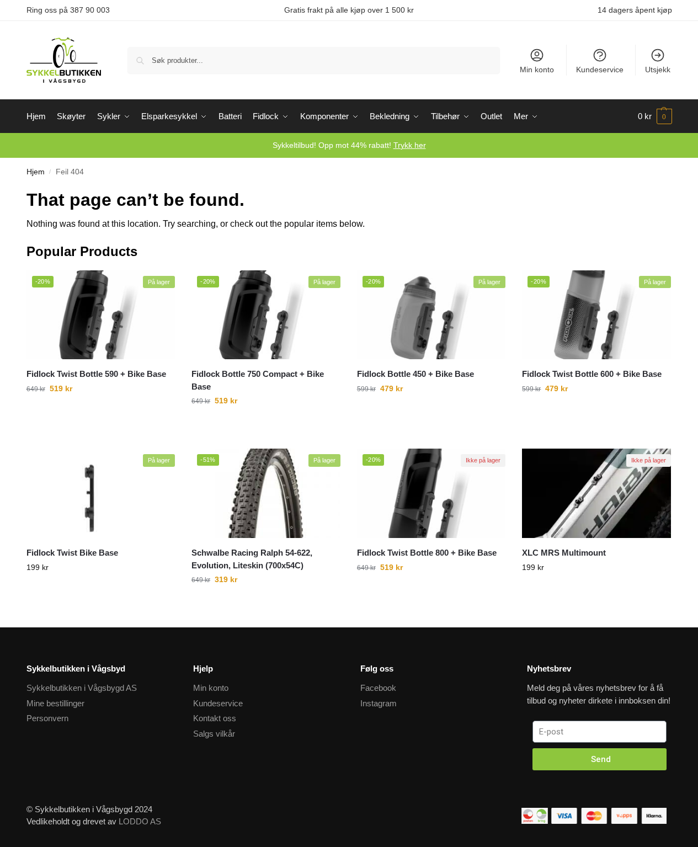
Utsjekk (657, 69)
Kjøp (100, 604)
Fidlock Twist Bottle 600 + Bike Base (592, 374)
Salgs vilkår (214, 733)
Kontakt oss (214, 718)
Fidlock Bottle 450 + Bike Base (415, 374)
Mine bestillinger (55, 703)
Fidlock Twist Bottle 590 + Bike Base (96, 374)
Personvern (47, 718)
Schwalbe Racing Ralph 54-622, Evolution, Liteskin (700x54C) (251, 559)
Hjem (35, 172)
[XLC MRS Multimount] (596, 493)
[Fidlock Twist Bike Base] (100, 493)
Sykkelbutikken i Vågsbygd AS (81, 687)
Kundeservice (600, 69)
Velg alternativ (100, 425)
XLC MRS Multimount (564, 552)
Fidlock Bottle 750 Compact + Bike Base (257, 380)
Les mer (596, 604)
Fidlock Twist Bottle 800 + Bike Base (427, 552)
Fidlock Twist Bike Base (72, 552)
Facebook (378, 687)
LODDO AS (140, 821)
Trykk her (409, 145)
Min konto (537, 69)
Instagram (378, 703)
